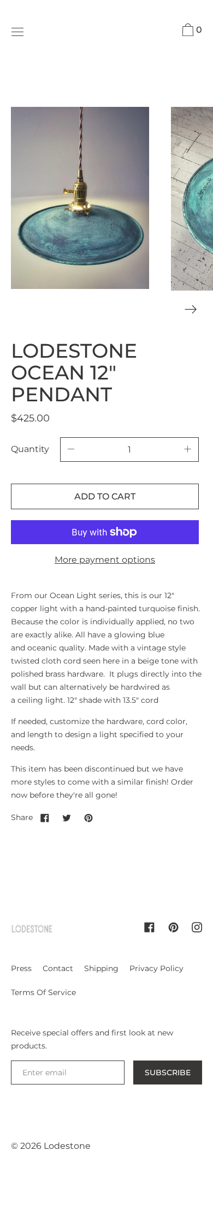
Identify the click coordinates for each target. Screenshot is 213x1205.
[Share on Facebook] (45, 817)
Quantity (30, 449)
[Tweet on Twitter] (66, 817)
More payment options (105, 560)
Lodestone (67, 1146)
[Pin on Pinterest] (88, 817)
